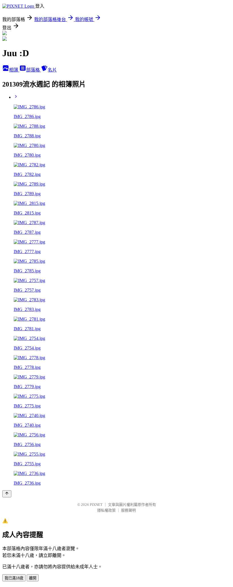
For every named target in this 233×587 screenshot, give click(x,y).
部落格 (33, 70)
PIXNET (96, 504)
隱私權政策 (106, 510)
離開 (32, 578)
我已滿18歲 (14, 578)
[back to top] (6, 493)
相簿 (14, 70)
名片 (52, 70)
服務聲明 (128, 510)
